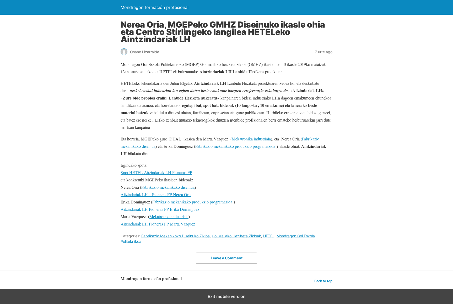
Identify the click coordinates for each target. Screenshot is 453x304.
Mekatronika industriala (251, 138)
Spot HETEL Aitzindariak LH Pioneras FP (156, 172)
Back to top (323, 281)
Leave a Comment (226, 258)
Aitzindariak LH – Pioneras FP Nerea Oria (156, 194)
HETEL (268, 236)
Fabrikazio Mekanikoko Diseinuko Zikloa (175, 236)
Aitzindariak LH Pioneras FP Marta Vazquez (158, 224)
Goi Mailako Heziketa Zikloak (236, 236)
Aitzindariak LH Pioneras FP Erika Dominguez (160, 209)
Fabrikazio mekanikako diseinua (168, 187)
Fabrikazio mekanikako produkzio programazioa (235, 146)
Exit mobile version (227, 296)
